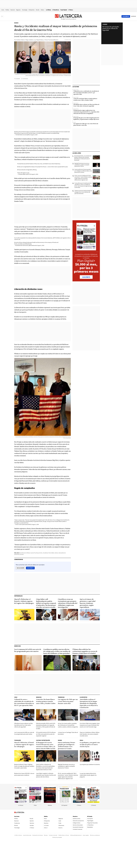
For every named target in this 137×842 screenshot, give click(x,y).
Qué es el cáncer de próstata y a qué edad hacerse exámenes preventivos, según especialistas (87, 603)
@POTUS (55, 238)
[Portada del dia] (86, 249)
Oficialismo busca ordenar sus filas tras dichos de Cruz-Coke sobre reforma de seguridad (86, 105)
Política (7, 10)
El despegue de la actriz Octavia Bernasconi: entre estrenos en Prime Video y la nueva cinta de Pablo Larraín (45, 745)
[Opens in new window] (49, 803)
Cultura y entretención (43, 740)
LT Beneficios (55, 10)
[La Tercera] (20, 803)
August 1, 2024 (34, 134)
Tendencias (61, 697)
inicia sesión (20, 568)
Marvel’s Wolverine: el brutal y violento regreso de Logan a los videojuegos (24, 601)
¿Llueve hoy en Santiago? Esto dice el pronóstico (68, 733)
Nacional (12, 10)
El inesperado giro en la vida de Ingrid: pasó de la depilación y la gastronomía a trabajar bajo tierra (86, 118)
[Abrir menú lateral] (2, 16)
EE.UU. (41, 553)
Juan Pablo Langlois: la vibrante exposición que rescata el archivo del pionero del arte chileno (46, 775)
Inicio (2, 10)
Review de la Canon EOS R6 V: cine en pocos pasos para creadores (24, 774)
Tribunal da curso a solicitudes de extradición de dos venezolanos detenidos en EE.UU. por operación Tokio (86, 93)
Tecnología (24, 10)
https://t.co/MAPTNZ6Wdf (39, 133)
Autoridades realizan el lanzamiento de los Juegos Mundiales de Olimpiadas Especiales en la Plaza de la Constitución (89, 703)
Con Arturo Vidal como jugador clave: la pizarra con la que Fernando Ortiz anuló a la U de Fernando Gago (90, 725)
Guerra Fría (33, 553)
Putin (49, 553)
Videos (42, 10)
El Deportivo (31, 10)
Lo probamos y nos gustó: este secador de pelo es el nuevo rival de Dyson (90, 744)
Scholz (56, 553)
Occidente (45, 553)
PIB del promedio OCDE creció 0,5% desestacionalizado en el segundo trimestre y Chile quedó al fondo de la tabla (45, 726)
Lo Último (48, 10)
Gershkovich (23, 553)
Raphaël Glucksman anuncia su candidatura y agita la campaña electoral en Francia (81, 165)
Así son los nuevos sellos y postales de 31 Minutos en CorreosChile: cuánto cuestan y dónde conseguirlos (68, 725)
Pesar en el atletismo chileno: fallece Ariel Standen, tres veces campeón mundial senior (89, 734)
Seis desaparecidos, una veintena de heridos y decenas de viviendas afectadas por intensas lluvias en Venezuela (82, 158)
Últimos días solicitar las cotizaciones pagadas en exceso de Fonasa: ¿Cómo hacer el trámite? (84, 651)
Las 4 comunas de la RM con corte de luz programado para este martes (27, 650)
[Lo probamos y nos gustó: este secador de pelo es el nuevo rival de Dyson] (90, 756)
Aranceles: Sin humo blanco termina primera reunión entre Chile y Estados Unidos (85, 99)
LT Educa (70, 10)
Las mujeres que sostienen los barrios (90, 764)
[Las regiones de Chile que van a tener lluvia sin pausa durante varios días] (68, 714)
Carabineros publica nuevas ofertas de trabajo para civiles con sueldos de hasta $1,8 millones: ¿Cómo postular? (56, 651)
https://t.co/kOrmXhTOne (22, 523)
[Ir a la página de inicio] (68, 16)
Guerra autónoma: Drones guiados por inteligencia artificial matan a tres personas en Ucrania (83, 171)
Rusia (37, 553)
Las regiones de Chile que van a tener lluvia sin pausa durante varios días (85, 124)
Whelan (28, 553)
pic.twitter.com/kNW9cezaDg (52, 133)
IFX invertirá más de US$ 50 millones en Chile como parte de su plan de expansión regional (46, 734)
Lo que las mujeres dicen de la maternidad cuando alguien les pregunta (88, 775)
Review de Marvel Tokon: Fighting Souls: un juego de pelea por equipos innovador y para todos (24, 766)
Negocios (18, 10)
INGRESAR (133, 16)
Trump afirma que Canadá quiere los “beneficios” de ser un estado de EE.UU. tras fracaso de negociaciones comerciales (83, 185)
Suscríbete (31, 568)
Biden (52, 553)
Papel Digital (63, 10)
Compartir (18, 78)
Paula (81, 740)
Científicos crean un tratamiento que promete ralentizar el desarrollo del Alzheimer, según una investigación (67, 603)
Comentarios (25, 78)
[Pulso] (35, 803)
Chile (15, 697)
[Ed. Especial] (64, 803)
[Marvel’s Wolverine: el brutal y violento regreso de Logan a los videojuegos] (24, 614)
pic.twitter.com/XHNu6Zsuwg (24, 244)
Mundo (37, 10)
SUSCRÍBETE (86, 277)
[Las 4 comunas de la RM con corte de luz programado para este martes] (28, 663)
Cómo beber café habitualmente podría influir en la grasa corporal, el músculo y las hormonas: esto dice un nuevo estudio (46, 603)
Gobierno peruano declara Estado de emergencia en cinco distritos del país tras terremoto (83, 192)
